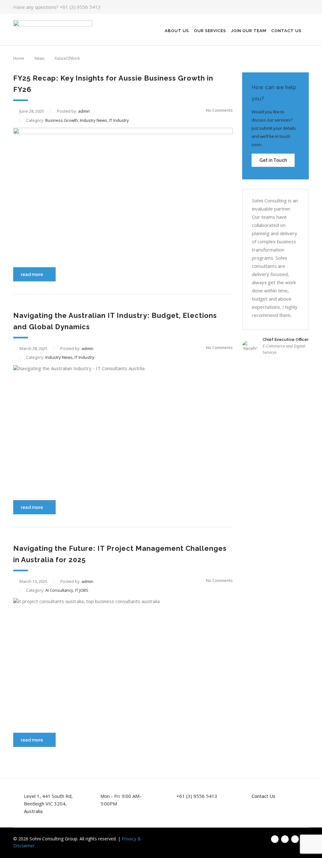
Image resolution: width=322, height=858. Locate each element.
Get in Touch (273, 160)
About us (177, 30)
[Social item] (287, 7)
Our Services (210, 30)
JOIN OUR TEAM (248, 30)
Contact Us (286, 30)
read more (32, 274)
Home (18, 58)
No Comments (219, 110)
